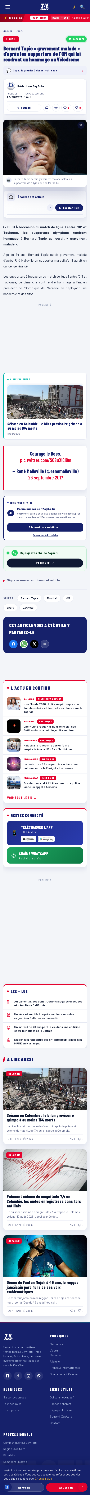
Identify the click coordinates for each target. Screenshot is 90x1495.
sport (10, 607)
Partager (26, 107)
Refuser (24, 1487)
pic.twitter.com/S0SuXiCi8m (45, 460)
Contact (55, 1423)
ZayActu (28, 607)
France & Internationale (65, 1367)
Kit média (9, 1455)
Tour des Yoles (12, 1404)
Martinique (56, 1344)
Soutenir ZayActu (61, 1416)
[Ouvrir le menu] (7, 6)
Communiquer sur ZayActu (20, 1442)
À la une (55, 1361)
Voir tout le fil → (22, 798)
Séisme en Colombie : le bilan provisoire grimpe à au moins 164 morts (40, 1117)
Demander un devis (15, 1461)
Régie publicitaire (61, 1410)
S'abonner (78, 39)
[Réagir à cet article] (46, 108)
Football (52, 598)
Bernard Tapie (29, 598)
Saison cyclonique (14, 1397)
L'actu (19, 31)
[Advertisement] (45, 928)
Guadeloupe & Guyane (63, 1374)
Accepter (66, 1487)
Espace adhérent (60, 1404)
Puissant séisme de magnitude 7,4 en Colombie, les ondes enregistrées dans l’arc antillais (44, 1201)
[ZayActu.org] (45, 6)
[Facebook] (13, 644)
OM (68, 598)
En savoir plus (43, 1478)
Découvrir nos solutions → (45, 527)
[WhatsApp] (24, 644)
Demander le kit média (45, 534)
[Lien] (45, 644)
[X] (34, 644)
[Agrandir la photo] (45, 147)
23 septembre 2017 (45, 477)
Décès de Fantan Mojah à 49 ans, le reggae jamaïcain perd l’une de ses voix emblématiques (42, 1287)
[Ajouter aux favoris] (56, 108)
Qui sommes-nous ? (62, 1397)
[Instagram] (28, 1376)
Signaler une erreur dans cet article (31, 580)
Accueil (7, 31)
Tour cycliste (11, 1410)
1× (50, 207)
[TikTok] (18, 1376)
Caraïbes (56, 1355)
